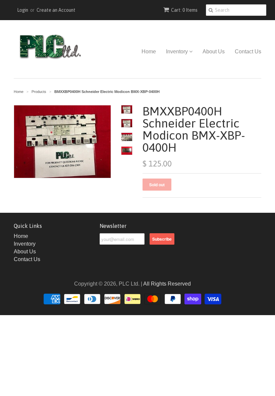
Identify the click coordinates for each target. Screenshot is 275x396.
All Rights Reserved (167, 284)
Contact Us (248, 51)
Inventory (177, 51)
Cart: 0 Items (184, 10)
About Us (214, 51)
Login (22, 10)
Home (149, 51)
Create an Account (56, 10)
